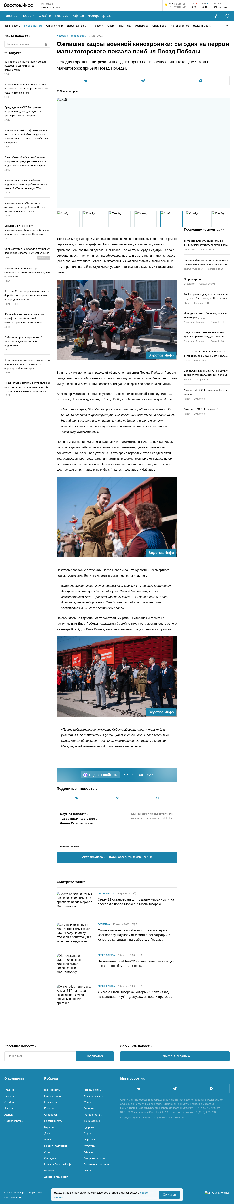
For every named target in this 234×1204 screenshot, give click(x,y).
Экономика (141, 25)
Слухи (87, 1133)
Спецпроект (159, 25)
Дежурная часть (76, 25)
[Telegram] (175, 1088)
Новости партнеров (55, 1145)
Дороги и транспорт (56, 1176)
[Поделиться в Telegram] (143, 80)
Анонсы (48, 1139)
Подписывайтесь (103, 775)
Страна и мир (54, 25)
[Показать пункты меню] (227, 26)
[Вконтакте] (138, 1088)
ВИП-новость (12, 25)
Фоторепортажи (100, 16)
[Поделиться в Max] (200, 80)
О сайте (45, 16)
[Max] (211, 1088)
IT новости (96, 25)
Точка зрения (92, 1120)
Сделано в (13, 1197)
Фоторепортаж (180, 25)
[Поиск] (227, 16)
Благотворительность (97, 1164)
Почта (87, 1170)
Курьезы (49, 1127)
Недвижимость (202, 25)
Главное (10, 16)
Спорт (111, 25)
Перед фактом (33, 25)
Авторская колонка (95, 1158)
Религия (49, 1170)
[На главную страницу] (18, 5)
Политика (125, 25)
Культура (89, 1145)
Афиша (78, 16)
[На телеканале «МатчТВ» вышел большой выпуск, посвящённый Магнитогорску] (75, 965)
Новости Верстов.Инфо (58, 1164)
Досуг (47, 1133)
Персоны (89, 1139)
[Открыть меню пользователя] (217, 16)
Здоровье (89, 1127)
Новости (28, 16)
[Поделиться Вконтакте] (85, 80)
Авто (47, 1151)
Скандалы (50, 1158)
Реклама (61, 16)
